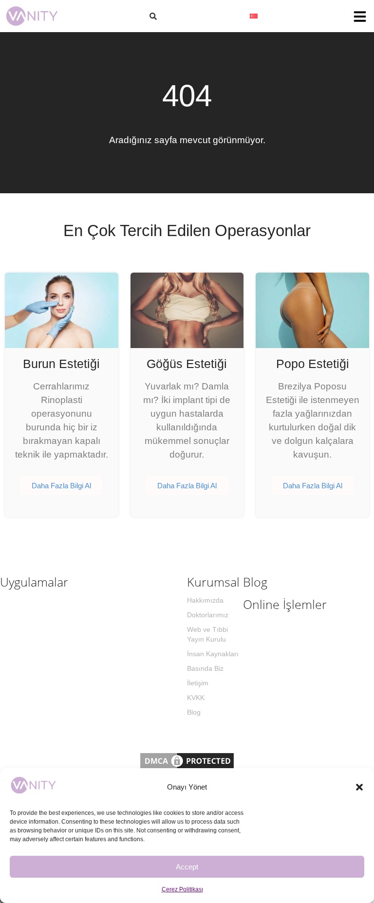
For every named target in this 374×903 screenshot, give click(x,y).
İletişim (197, 683)
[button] (359, 787)
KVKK (196, 697)
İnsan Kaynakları (213, 654)
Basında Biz (205, 668)
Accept (187, 867)
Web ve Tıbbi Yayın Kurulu (207, 634)
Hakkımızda (205, 600)
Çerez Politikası (182, 889)
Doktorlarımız (207, 615)
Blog (194, 712)
